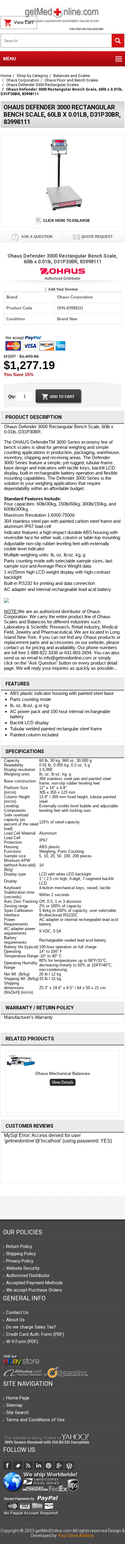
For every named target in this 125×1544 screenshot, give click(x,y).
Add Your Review (63, 289)
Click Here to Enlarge (66, 220)
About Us (15, 1319)
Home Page (17, 1398)
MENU (9, 59)
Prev (3, 1082)
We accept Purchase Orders (34, 1290)
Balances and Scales (71, 75)
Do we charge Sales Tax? (31, 1327)
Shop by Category (32, 75)
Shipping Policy (21, 1253)
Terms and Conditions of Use (35, 1419)
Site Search (17, 1412)
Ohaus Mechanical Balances (62, 1073)
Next (122, 1082)
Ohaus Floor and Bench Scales (71, 80)
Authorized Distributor (62, 278)
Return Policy (19, 1246)
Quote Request (97, 237)
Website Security (22, 1268)
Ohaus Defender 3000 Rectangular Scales (42, 84)
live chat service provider (86, 29)
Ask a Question (36, 237)
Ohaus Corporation (22, 80)
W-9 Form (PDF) (22, 1341)
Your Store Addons (76, 1535)
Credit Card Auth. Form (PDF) (35, 1334)
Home (6, 75)
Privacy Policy (19, 1261)
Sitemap (14, 1405)
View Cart (23, 22)
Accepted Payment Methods (34, 1283)
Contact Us (17, 1312)
